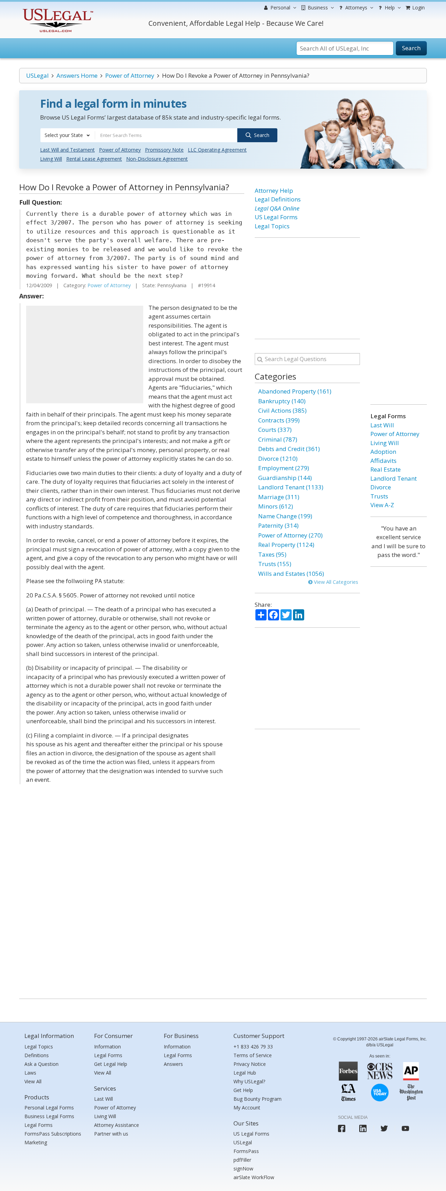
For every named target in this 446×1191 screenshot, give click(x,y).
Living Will (51, 158)
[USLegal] (57, 10)
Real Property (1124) (286, 545)
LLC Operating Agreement (217, 149)
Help (389, 7)
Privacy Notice (249, 1064)
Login (418, 7)
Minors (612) (275, 506)
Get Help (243, 1090)
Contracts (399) (279, 420)
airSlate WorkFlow (253, 1177)
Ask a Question (41, 1064)
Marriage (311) (278, 497)
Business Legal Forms (49, 1116)
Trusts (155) (274, 564)
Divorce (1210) (278, 459)
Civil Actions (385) (282, 410)
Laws (30, 1072)
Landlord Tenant (393, 478)
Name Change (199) (285, 516)
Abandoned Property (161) (294, 391)
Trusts (379, 496)
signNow (243, 1168)
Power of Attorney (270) (290, 535)
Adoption (383, 452)
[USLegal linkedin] (363, 1128)
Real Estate (385, 469)
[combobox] (67, 135)
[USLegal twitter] (384, 1128)
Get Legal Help (110, 1064)
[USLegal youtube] (405, 1128)
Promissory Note (164, 149)
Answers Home (77, 75)
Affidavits (383, 461)
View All (32, 1081)
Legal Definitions (278, 199)
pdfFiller (242, 1159)
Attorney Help (274, 190)
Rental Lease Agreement (94, 158)
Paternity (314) (278, 525)
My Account (246, 1107)
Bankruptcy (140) (282, 401)
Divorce (380, 487)
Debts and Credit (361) (289, 449)
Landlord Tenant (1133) (290, 487)
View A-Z (382, 505)
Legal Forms (38, 1125)
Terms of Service (252, 1055)
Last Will (382, 425)
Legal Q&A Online (277, 208)
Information (107, 1046)
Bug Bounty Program (257, 1098)
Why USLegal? (249, 1081)
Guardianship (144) (285, 478)
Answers (173, 1064)
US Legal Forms (276, 217)
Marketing (35, 1142)
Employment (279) (283, 468)
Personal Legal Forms (49, 1107)
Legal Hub (244, 1072)
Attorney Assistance (116, 1125)
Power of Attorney (129, 75)
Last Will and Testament (67, 149)
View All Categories (335, 582)
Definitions (36, 1055)
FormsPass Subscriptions (52, 1133)
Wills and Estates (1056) (291, 574)
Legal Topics (272, 226)
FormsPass (246, 1151)
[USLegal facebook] (341, 1128)
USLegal (37, 75)
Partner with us (111, 1133)
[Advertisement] (84, 354)
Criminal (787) (277, 439)
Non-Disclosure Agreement (157, 158)
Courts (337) (275, 430)
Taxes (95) (272, 554)
